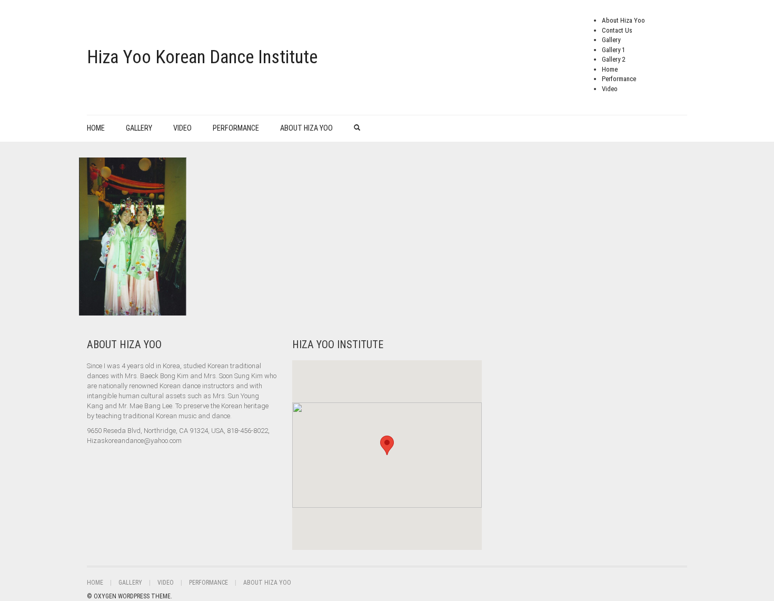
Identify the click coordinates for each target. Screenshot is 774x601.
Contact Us (617, 30)
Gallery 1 (613, 50)
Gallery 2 (613, 59)
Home (610, 69)
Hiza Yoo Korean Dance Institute (202, 57)
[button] (387, 445)
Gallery (611, 40)
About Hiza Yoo (623, 20)
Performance (619, 79)
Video (610, 89)
